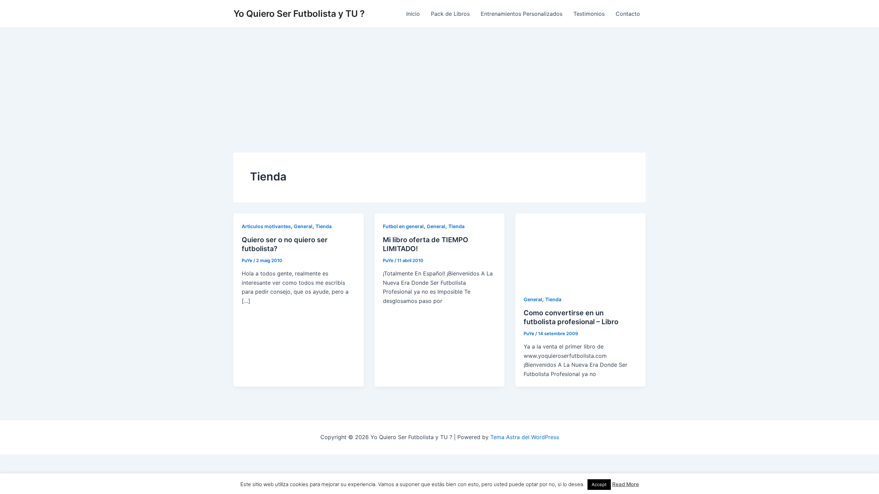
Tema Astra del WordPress (524, 437)
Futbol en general (403, 226)
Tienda (324, 226)
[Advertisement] (439, 79)
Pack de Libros (450, 13)
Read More (625, 484)
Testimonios (589, 13)
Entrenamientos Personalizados (521, 13)
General (303, 226)
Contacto (628, 13)
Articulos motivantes (266, 226)
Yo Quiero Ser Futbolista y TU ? (299, 13)
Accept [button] (599, 484)
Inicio (413, 13)
